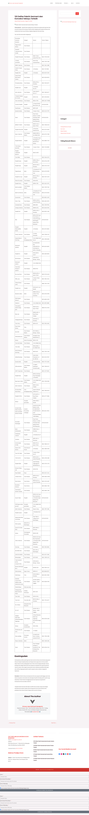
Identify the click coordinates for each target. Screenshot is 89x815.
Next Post (54, 722)
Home (51, 3)
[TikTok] (63, 754)
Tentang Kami (58, 3)
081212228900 (19, 748)
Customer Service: (12, 748)
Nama (1, 774)
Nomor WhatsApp (4, 783)
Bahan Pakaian (64, 131)
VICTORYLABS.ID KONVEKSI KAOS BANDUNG (18, 737)
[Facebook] (59, 754)
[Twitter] (65, 754)
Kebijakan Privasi (50, 769)
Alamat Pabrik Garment (20, 21)
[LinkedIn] (70, 754)
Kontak (78, 3)
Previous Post (11, 722)
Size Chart (63, 128)
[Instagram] (61, 754)
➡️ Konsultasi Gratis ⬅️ (35, 711)
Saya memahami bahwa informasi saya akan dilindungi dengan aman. (15, 788)
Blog (72, 3)
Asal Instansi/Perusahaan (5, 779)
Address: (10, 741)
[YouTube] (67, 754)
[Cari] (77, 13)
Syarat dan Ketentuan (44, 769)
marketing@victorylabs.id (16, 739)
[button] (68, 3)
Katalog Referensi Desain (66, 126)
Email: (9, 739)
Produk (66, 3)
